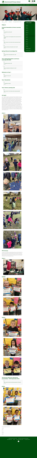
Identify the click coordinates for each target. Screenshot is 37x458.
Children (6, 21)
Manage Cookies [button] (21, 439)
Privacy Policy (17, 439)
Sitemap (14, 439)
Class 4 (4, 22)
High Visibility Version (9, 439)
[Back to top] (18, 441)
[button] (5, 266)
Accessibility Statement (27, 439)
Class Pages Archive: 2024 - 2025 (17, 21)
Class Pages (10, 21)
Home (2, 21)
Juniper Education (26, 438)
